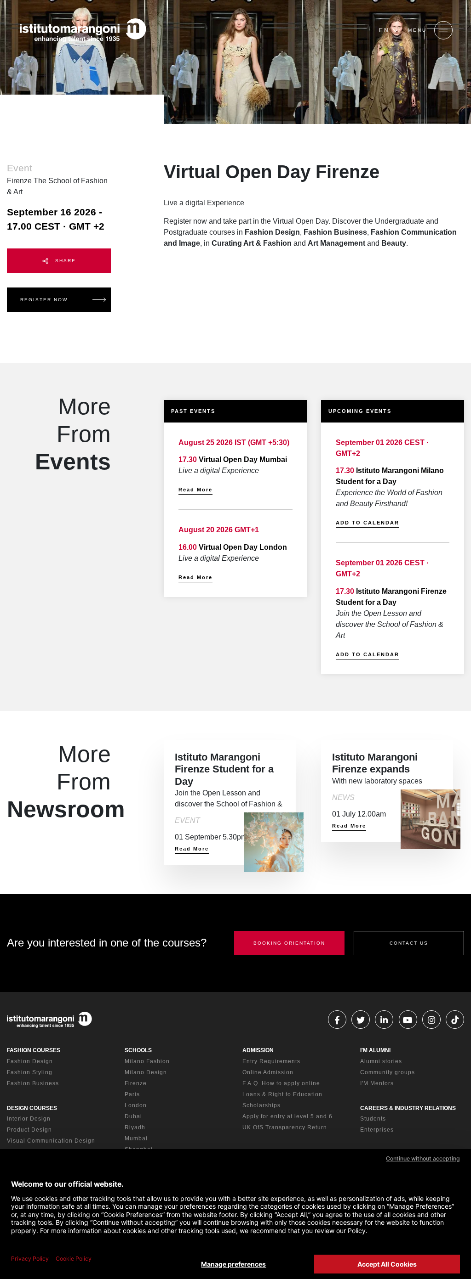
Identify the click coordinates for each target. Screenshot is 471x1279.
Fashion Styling (29, 1072)
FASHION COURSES (33, 1050)
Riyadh (135, 1127)
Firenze (136, 1083)
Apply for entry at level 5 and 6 (287, 1116)
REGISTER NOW (44, 299)
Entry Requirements (271, 1061)
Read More (195, 489)
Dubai (133, 1116)
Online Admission (267, 1072)
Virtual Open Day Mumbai (243, 459)
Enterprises (377, 1130)
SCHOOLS (138, 1050)
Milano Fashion (147, 1061)
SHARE (64, 260)
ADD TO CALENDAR (367, 522)
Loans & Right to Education (282, 1094)
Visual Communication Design (51, 1141)
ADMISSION (258, 1050)
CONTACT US (409, 943)
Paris (132, 1094)
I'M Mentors (377, 1083)
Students (373, 1119)
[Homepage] (82, 30)
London (136, 1105)
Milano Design (146, 1072)
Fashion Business (33, 1083)
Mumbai (136, 1138)
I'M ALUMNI (375, 1050)
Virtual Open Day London (243, 547)
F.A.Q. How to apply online (281, 1083)
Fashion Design (30, 1061)
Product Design (29, 1130)
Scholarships (261, 1105)
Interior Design (29, 1119)
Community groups (387, 1072)
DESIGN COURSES (32, 1108)
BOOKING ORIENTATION (289, 943)
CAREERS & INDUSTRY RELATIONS (408, 1108)
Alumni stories (381, 1061)
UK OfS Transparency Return (284, 1127)
